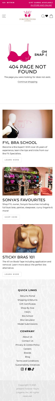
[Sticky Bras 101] (27, 238)
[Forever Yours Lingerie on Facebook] (26, 369)
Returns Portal (27, 296)
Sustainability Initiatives (27, 365)
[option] (27, 4)
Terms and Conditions (27, 361)
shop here (11, 217)
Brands (27, 353)
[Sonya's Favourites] (27, 181)
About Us (27, 337)
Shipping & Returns (27, 300)
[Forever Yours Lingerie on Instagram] (22, 369)
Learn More (12, 160)
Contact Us (27, 341)
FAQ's (27, 312)
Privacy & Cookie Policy (28, 345)
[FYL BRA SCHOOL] (27, 124)
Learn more (12, 274)
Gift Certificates (28, 304)
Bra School (27, 316)
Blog (27, 357)
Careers (27, 349)
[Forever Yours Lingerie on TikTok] (32, 369)
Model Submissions (28, 324)
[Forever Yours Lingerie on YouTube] (29, 369)
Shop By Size (27, 308)
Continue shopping (27, 82)
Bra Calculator (27, 320)
